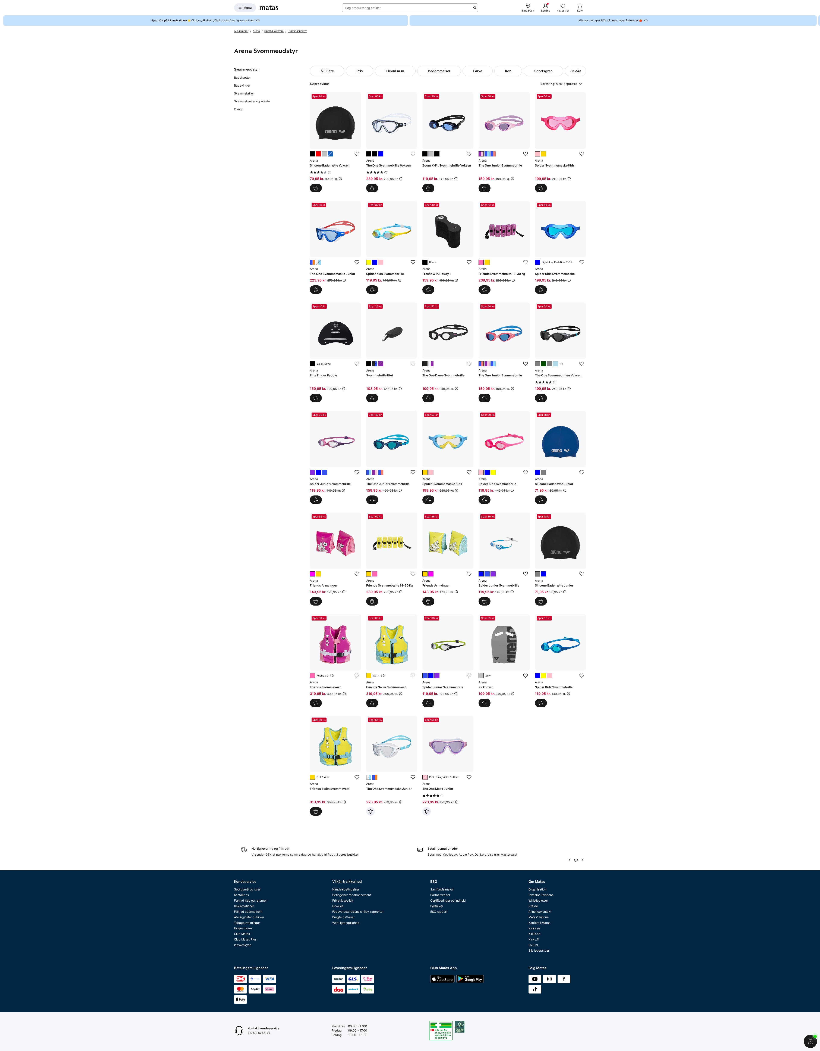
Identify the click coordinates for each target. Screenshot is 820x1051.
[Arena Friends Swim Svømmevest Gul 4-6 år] (391, 660)
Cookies (337, 906)
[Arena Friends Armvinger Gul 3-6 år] (447, 559)
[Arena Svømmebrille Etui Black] (391, 352)
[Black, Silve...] (543, 472)
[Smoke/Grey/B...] (537, 363)
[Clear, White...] (318, 262)
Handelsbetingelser (345, 889)
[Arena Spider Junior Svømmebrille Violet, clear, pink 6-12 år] (335, 457)
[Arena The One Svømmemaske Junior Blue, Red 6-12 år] (335, 247)
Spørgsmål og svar (247, 889)
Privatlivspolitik (342, 900)
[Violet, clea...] (312, 472)
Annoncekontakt (540, 911)
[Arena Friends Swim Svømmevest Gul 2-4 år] (335, 766)
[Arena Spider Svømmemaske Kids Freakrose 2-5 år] (560, 142)
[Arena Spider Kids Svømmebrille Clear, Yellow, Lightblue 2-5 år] (391, 247)
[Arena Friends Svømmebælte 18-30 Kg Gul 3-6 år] (391, 559)
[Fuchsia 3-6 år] (481, 262)
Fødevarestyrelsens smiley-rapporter (358, 911)
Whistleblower (538, 900)
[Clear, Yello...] (543, 153)
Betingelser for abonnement (351, 895)
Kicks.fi (534, 939)
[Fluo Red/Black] (318, 153)
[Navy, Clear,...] (324, 472)
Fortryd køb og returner (250, 900)
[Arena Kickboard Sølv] (504, 660)
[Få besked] (370, 811)
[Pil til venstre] (569, 860)
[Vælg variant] (316, 188)
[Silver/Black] (324, 153)
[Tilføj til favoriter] (357, 154)
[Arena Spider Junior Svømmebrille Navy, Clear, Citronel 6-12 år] (447, 660)
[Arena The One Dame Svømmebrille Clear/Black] (447, 352)
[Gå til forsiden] (268, 7)
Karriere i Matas (539, 922)
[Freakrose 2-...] (537, 153)
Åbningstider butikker (249, 917)
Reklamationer (244, 906)
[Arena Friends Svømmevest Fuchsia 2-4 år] (335, 660)
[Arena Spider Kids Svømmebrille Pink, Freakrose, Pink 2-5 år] (504, 457)
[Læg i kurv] (316, 289)
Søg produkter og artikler (363, 8)
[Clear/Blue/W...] (380, 153)
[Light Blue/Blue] (555, 363)
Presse (533, 906)
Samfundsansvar (442, 889)
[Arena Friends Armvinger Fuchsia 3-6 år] (335, 559)
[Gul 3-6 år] (487, 262)
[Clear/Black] (425, 363)
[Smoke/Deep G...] (543, 363)
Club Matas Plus (245, 939)
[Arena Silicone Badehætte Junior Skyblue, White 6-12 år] (560, 457)
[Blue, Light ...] (318, 472)
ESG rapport (438, 911)
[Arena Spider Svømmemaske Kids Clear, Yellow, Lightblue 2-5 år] (447, 457)
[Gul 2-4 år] (312, 777)
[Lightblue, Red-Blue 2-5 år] (537, 262)
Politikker (436, 906)
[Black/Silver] (312, 153)
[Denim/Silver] (330, 153)
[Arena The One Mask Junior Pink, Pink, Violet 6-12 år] (447, 766)
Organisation (537, 889)
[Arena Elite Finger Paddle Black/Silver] (335, 352)
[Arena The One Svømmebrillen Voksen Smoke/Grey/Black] (560, 352)
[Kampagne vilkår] (340, 178)
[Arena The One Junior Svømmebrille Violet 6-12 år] (504, 142)
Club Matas (242, 934)
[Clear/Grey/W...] (549, 363)
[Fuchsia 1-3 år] (430, 573)
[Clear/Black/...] (368, 153)
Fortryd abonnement (248, 911)
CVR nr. (534, 945)
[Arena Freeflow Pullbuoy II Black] (447, 247)
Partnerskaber (440, 895)
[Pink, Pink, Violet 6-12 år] (425, 777)
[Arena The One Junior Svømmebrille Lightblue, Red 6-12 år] (504, 352)
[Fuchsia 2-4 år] (312, 675)
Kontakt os (241, 895)
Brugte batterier (343, 917)
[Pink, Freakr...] (380, 262)
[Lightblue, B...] (487, 153)
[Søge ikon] (474, 7)
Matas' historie (539, 917)
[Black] (425, 262)
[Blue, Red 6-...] (312, 262)
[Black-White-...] (374, 363)
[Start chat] (810, 1041)
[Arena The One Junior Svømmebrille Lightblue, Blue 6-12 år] (391, 457)
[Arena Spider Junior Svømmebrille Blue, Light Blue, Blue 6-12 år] (504, 559)
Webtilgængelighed (345, 922)
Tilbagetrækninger (247, 922)
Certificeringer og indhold (448, 900)
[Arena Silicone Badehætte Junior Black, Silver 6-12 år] (560, 559)
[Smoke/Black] (374, 153)
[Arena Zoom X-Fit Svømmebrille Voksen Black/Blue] (447, 142)
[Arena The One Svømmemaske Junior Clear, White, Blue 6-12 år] (391, 766)
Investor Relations (541, 895)
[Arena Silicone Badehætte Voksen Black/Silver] (335, 142)
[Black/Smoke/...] (436, 153)
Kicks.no (534, 934)
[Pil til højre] (816, 20)
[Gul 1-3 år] (318, 573)
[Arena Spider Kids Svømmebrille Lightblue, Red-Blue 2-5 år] (560, 660)
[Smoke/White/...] (430, 363)
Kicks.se (534, 928)
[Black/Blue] (425, 153)
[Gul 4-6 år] (368, 675)
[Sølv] (481, 675)
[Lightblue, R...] (493, 153)
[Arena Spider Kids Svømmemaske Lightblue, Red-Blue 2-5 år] (560, 247)
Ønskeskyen (242, 945)
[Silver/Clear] (430, 153)
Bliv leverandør (539, 950)
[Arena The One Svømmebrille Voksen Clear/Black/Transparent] (391, 142)
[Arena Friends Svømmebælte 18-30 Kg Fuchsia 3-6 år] (504, 247)
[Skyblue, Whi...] (537, 472)
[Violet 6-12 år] (481, 153)
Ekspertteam (243, 928)
